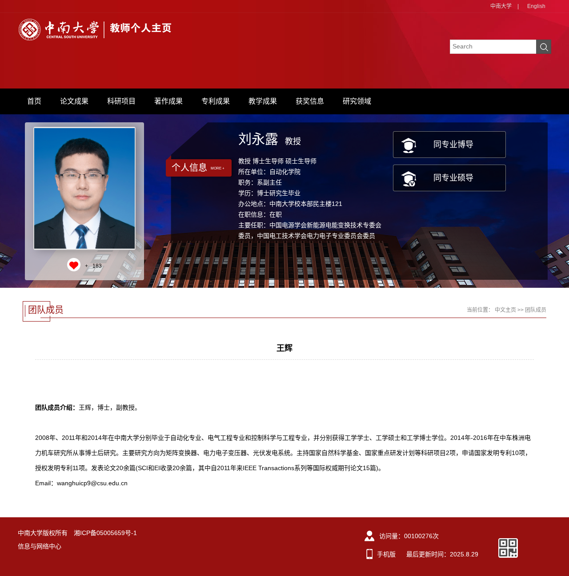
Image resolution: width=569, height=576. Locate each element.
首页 (34, 101)
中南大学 (501, 6)
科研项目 (121, 101)
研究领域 (357, 101)
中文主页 (505, 310)
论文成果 (74, 101)
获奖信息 (310, 101)
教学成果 (262, 101)
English (536, 6)
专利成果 (215, 101)
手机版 (386, 554)
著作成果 (168, 101)
